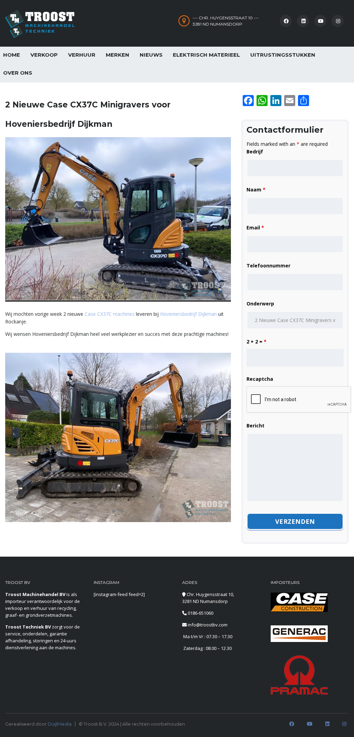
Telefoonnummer (268, 265)
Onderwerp (260, 303)
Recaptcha (259, 379)
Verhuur (81, 54)
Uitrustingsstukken (282, 54)
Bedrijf (254, 151)
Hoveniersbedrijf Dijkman (188, 314)
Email (255, 227)
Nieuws (151, 54)
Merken (117, 54)
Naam (256, 189)
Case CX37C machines (109, 314)
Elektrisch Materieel (206, 54)
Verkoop (44, 54)
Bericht (255, 425)
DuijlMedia (60, 724)
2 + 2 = (256, 341)
